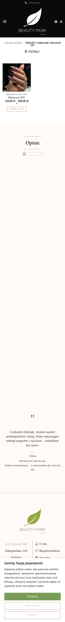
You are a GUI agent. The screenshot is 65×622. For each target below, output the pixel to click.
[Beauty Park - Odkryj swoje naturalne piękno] (32, 21)
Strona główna (13, 43)
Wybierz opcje (16, 109)
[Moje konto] (61, 21)
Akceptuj (32, 596)
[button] (5, 21)
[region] (32, 590)
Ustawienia (32, 605)
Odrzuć (32, 615)
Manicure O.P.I (16, 97)
